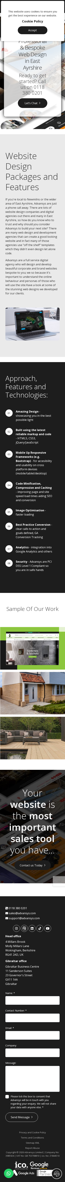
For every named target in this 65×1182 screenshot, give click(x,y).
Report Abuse (32, 1148)
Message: (10, 1063)
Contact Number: (16, 1010)
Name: (10, 993)
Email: (9, 1028)
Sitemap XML (32, 1142)
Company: (11, 1045)
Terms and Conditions (32, 1137)
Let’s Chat (31, 103)
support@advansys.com (24, 918)
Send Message (20, 1117)
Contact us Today (31, 865)
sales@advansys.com (22, 913)
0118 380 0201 (33, 90)
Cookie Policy (32, 21)
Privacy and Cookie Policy (32, 1132)
